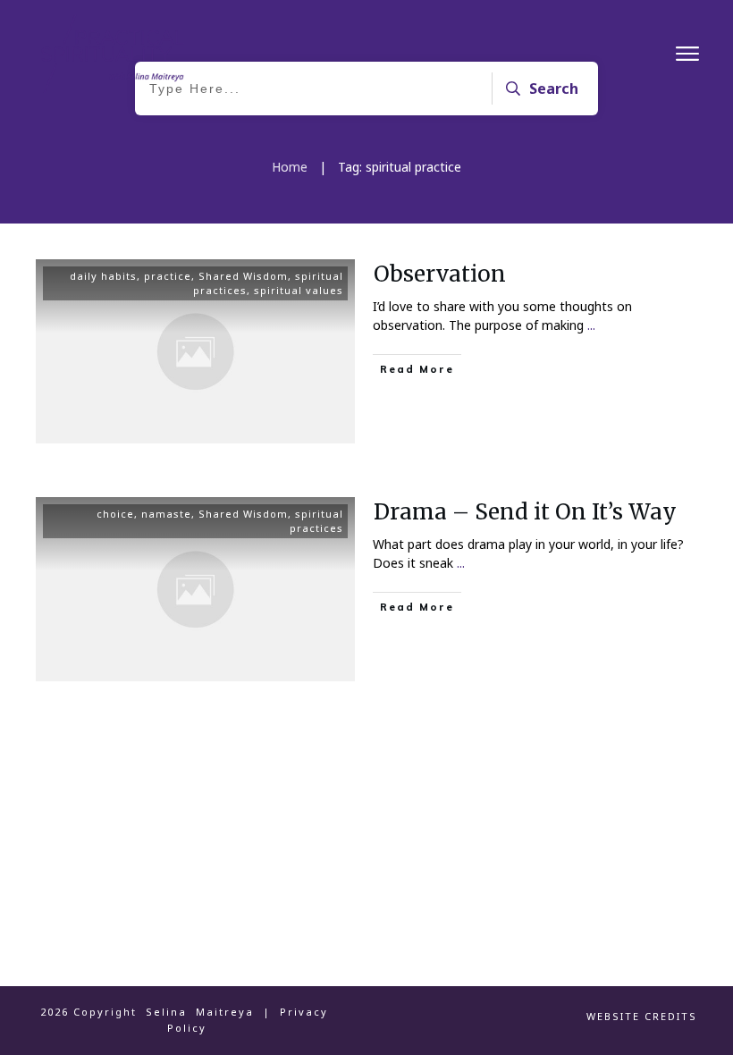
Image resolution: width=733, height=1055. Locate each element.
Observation (440, 274)
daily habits (103, 276)
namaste (166, 513)
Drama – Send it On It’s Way (525, 512)
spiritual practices (316, 521)
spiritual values (298, 290)
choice (115, 513)
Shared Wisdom (243, 276)
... (591, 324)
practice (167, 276)
